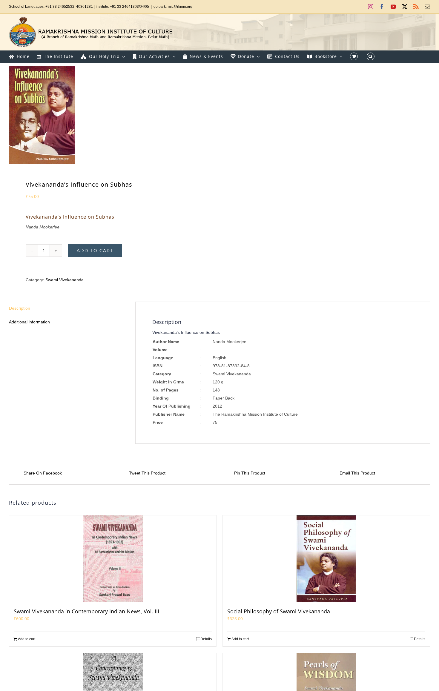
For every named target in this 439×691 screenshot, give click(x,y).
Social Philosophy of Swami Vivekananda (278, 611)
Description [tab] (19, 308)
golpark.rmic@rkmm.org (173, 6)
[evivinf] (110, 115)
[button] (370, 56)
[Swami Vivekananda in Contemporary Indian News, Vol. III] (112, 558)
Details (206, 639)
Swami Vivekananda (64, 279)
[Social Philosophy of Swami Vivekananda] (326, 558)
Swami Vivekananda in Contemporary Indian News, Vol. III (86, 611)
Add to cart (95, 250)
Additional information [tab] (29, 322)
